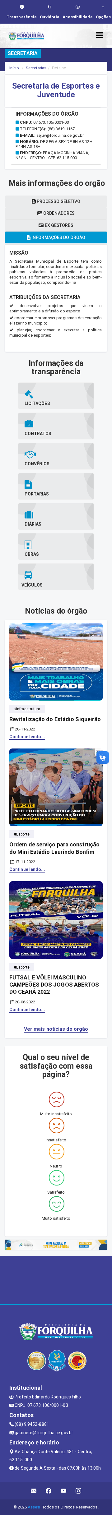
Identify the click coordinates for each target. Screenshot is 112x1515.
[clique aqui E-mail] (33, 1490)
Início (14, 68)
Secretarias (36, 68)
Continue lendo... (27, 736)
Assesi (34, 1507)
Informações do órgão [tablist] (57, 237)
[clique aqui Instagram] (78, 1490)
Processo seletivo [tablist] (58, 201)
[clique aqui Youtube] (63, 1490)
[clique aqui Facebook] (48, 1490)
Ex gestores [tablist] (58, 225)
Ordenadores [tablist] (58, 213)
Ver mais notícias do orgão (56, 1029)
